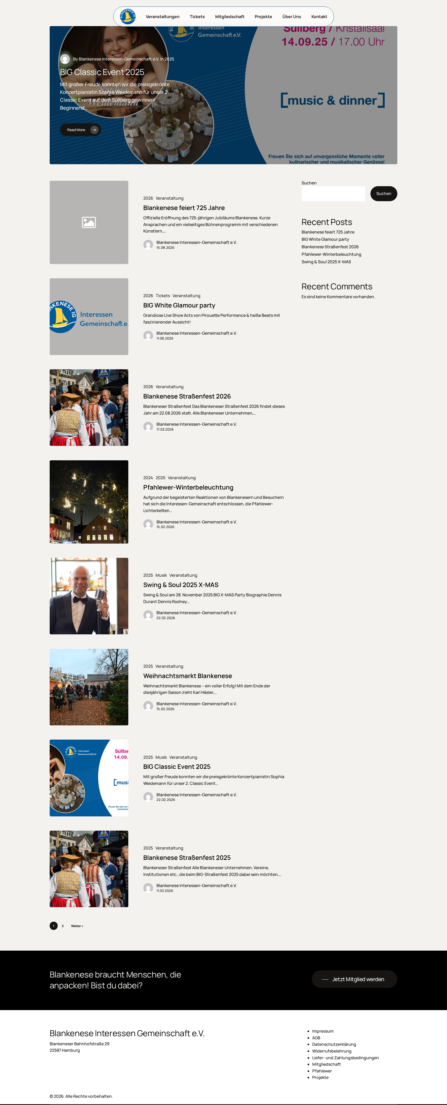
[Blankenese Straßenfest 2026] (89, 407)
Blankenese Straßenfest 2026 (330, 247)
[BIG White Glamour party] (89, 316)
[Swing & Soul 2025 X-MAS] (89, 596)
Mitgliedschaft (326, 1064)
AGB (316, 1038)
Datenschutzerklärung (334, 1044)
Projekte (320, 1077)
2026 (148, 198)
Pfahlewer (322, 1071)
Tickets (163, 295)
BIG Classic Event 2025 (102, 72)
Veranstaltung (170, 198)
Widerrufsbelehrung (332, 1051)
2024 (148, 477)
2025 (160, 477)
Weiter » (77, 926)
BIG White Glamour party (325, 239)
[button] (354, 979)
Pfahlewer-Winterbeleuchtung (331, 254)
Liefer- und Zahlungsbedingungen (345, 1058)
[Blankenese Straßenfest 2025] (89, 869)
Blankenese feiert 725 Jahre (328, 232)
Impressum (323, 1031)
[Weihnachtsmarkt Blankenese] (89, 687)
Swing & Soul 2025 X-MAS (326, 262)
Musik (161, 575)
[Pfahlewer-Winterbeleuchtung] (89, 502)
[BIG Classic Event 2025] (89, 778)
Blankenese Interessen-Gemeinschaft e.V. (119, 59)
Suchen (309, 183)
